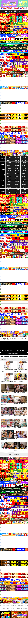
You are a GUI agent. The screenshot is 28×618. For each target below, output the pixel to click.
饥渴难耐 (17, 168)
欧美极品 (17, 160)
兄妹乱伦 (17, 189)
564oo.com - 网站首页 (12, 11)
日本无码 (24, 157)
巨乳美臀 (24, 162)
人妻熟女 (9, 165)
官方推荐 (3, 175)
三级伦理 (9, 162)
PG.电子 (23, 356)
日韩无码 (24, 192)
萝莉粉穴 (17, 187)
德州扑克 (24, 173)
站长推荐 (3, 169)
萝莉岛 (24, 181)
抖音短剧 (9, 179)
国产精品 (9, 157)
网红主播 (17, 157)
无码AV (3, 180)
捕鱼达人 (9, 173)
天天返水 (24, 176)
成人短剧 (24, 189)
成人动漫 (24, 160)
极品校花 (9, 192)
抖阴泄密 (24, 187)
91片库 (9, 181)
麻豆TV (17, 179)
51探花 (24, 179)
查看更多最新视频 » (14, 454)
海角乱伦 (24, 184)
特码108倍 (14, 356)
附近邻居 (9, 168)
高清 (18, 350)
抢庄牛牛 (17, 173)
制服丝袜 (17, 165)
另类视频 (24, 165)
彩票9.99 (9, 176)
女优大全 (17, 181)
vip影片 (5, 356)
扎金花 (16, 176)
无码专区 (3, 185)
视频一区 (3, 158)
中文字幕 (17, 162)
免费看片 (9, 184)
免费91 (16, 184)
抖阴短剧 (17, 192)
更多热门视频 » (23, 359)
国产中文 (9, 189)
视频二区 (3, 164)
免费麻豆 (9, 187)
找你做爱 (24, 168)
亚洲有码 (9, 160)
